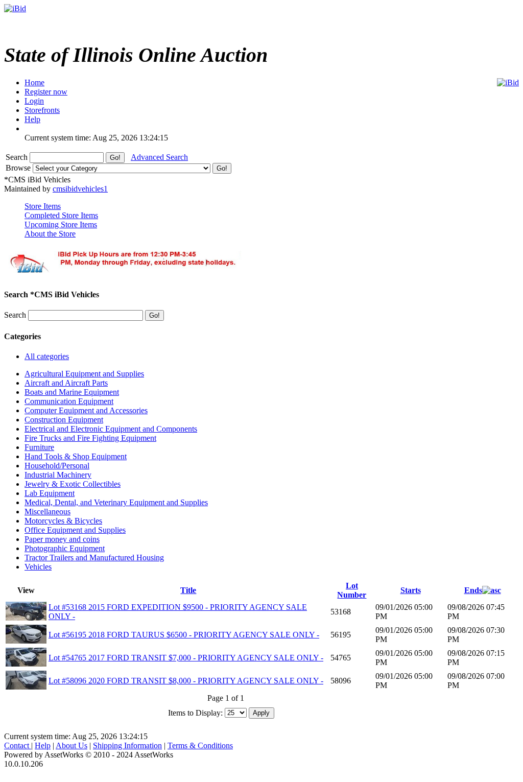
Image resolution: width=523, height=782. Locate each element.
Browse (19, 167)
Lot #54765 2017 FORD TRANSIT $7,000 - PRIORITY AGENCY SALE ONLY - (186, 657)
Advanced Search (159, 157)
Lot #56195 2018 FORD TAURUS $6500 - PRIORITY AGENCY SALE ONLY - (184, 634)
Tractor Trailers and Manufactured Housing (94, 557)
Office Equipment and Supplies (75, 530)
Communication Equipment (69, 401)
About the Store (50, 233)
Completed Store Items (61, 215)
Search (18, 157)
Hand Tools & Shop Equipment (76, 456)
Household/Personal (57, 465)
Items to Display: (195, 712)
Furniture (39, 447)
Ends (473, 590)
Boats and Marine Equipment (72, 392)
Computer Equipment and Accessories (86, 410)
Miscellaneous (47, 511)
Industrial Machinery (58, 474)
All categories (47, 356)
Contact (17, 745)
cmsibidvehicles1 (80, 188)
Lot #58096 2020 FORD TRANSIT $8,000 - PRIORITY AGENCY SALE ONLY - (186, 680)
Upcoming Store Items (61, 224)
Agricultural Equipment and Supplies (84, 373)
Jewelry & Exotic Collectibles (73, 484)
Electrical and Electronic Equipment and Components (111, 428)
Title (188, 590)
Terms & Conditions (200, 745)
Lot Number (351, 590)
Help (43, 745)
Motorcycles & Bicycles (63, 520)
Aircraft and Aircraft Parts (66, 382)
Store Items (43, 206)
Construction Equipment (64, 419)
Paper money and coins (62, 539)
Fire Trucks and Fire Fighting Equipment (90, 438)
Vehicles (38, 566)
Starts (410, 590)
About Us (71, 745)
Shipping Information (127, 745)
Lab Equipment (50, 493)
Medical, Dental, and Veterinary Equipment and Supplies (116, 502)
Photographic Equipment (65, 548)
